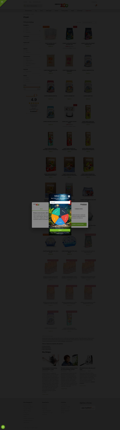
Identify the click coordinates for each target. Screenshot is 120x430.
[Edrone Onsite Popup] (60, 215)
